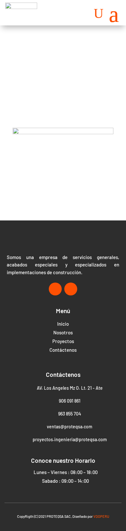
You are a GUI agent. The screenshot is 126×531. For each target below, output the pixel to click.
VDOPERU (101, 516)
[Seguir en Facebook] (55, 289)
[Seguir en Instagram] (70, 289)
